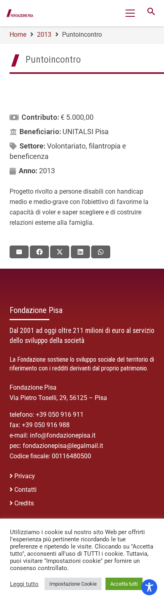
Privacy (24, 476)
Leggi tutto (24, 584)
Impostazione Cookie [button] (73, 584)
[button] (130, 13)
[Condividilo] (39, 252)
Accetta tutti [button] (124, 584)
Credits (24, 503)
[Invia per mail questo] (19, 252)
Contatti (25, 489)
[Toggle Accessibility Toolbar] (149, 587)
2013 (47, 170)
